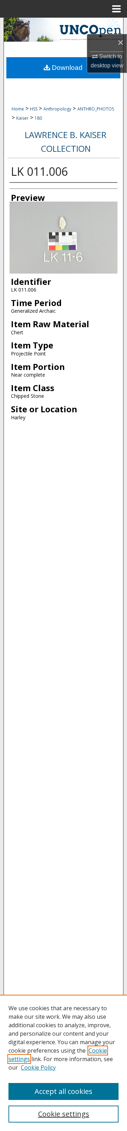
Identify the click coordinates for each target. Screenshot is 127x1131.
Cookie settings (63, 1114)
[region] (63, 1063)
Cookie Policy (38, 1067)
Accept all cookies (63, 1091)
